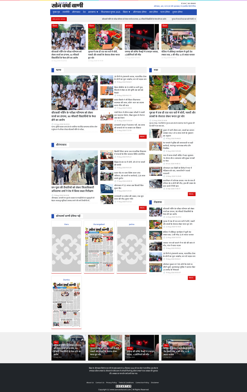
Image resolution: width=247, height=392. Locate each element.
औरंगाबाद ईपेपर (140, 12)
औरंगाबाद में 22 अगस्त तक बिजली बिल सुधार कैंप (128, 187)
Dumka (66, 280)
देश (84, 12)
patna (131, 224)
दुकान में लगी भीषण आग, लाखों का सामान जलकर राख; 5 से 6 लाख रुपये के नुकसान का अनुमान (178, 133)
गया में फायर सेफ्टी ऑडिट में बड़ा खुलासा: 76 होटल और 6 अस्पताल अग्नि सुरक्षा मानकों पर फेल (179, 158)
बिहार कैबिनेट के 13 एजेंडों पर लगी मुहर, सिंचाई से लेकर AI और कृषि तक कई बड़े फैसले (128, 90)
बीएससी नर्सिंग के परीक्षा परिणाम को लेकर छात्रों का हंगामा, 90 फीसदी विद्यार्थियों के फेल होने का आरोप (117, 19)
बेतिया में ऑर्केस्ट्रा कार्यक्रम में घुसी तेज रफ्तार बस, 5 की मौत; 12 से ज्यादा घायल (178, 53)
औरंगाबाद (76, 12)
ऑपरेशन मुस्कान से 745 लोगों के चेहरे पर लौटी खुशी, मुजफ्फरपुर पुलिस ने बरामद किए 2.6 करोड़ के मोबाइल (179, 267)
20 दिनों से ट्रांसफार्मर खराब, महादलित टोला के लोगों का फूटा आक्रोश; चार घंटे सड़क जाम (130, 78)
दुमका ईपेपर (177, 12)
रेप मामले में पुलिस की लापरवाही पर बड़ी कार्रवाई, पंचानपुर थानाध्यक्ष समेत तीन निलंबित (178, 146)
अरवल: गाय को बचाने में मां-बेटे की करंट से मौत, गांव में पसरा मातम (179, 244)
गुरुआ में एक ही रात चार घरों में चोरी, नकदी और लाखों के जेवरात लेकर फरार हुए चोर (180, 19)
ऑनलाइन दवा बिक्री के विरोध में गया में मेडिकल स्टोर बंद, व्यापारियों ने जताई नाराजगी (177, 171)
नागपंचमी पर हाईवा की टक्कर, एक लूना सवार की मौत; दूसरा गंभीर (129, 198)
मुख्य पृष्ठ (56, 12)
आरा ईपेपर (153, 12)
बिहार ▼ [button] (126, 12)
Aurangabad (99, 224)
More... (142, 136)
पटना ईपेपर (165, 12)
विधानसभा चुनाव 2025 (110, 12)
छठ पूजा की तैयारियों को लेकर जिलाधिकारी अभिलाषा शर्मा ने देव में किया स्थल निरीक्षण (72, 189)
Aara (66, 224)
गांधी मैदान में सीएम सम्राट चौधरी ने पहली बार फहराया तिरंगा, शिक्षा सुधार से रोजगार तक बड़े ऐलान (129, 115)
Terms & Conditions (126, 382)
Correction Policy (142, 382)
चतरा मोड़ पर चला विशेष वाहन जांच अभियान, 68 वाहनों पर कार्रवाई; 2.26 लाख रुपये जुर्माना (129, 176)
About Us (90, 382)
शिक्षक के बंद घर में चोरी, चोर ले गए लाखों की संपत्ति (129, 163)
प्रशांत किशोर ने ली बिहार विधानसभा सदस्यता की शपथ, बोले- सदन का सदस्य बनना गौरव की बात (129, 103)
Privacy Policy (111, 382)
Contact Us (100, 382)
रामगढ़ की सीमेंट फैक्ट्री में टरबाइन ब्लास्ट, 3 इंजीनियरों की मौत (141, 53)
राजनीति (66, 12)
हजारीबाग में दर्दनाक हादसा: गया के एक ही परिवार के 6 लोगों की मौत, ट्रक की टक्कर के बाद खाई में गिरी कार (179, 183)
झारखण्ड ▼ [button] (93, 12)
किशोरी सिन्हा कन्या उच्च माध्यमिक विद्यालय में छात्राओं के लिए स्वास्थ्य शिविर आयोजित (130, 153)
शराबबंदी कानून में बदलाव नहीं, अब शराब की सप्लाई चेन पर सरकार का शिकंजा (129, 126)
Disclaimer (155, 382)
